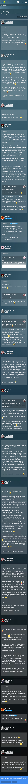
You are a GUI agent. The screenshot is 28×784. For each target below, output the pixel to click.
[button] (26, 1)
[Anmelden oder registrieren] (22, 1)
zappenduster (17, 95)
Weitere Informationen (6, 782)
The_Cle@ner (5, 14)
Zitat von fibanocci (8, 257)
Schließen (14, 782)
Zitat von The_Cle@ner (9, 186)
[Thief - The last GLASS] (2, 1)
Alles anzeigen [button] (14, 266)
